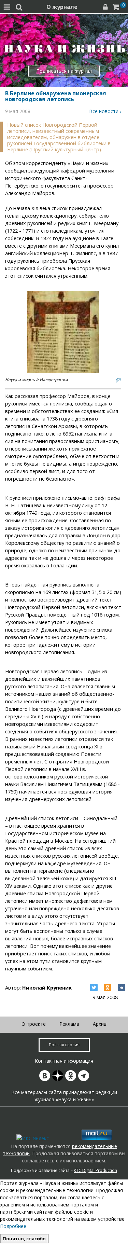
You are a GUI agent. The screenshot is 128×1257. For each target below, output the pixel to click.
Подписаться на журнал (64, 71)
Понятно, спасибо (24, 1238)
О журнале (61, 7)
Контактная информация (64, 1061)
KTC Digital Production (95, 1170)
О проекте (34, 1024)
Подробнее (13, 1226)
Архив (99, 1024)
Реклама (69, 1024)
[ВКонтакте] (121, 987)
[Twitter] (94, 987)
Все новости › (105, 111)
